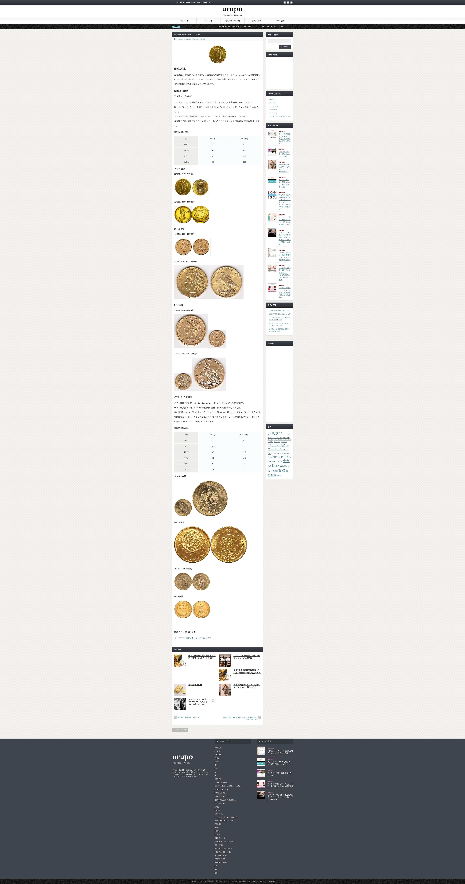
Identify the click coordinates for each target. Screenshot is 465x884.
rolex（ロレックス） (221, 803)
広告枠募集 (273, 109)
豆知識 (274, 470)
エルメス (279, 438)
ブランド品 (276, 445)
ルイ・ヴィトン (276, 453)
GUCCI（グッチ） (220, 793)
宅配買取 (217, 831)
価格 (274, 457)
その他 (217, 758)
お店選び (275, 433)
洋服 (281, 466)
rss (284, 2)
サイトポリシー (274, 106)
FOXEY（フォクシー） (221, 789)
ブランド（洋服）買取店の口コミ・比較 (285, 154)
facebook (291, 2)
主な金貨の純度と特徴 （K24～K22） (189, 717)
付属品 (270, 457)
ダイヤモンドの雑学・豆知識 (223, 848)
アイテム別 (208, 21)
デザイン (282, 439)
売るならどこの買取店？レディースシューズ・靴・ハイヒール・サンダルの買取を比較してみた (285, 202)
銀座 (278, 475)
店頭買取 (217, 834)
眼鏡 (216, 768)
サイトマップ (273, 113)
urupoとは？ (280, 21)
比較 (275, 466)
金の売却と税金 (195, 685)
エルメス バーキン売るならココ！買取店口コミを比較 (279, 763)
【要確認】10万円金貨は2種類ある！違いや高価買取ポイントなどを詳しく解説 (240, 718)
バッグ (287, 439)
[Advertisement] (279, 384)
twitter (288, 2)
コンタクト (273, 102)
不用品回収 (218, 824)
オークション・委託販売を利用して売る (227, 817)
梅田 (270, 466)
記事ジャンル (256, 21)
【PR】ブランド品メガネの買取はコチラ (234, 26)
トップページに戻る (180, 730)
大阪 (216, 869)
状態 (285, 466)
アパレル (217, 751)
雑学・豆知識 (201, 39)
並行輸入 (288, 453)
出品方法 (283, 456)
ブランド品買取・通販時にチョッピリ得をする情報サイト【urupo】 (230, 881)
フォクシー (277, 442)
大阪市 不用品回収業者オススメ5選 (279, 314)
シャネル (270, 439)
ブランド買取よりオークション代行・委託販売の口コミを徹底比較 (285, 292)
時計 (216, 765)
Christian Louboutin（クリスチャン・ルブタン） (229, 786)
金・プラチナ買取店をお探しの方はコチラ (192, 638)
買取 (281, 470)
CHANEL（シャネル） (221, 782)
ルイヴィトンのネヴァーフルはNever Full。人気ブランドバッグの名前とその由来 (202, 701)
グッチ (286, 437)
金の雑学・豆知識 (191, 39)
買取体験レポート (220, 838)
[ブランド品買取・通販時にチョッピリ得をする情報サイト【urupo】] (232, 17)
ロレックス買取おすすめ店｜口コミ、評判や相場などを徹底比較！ (285, 138)
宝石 (279, 461)
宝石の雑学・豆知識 (221, 855)
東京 (216, 872)
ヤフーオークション (278, 449)
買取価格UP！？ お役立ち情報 (224, 841)
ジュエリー (218, 754)
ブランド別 (184, 21)
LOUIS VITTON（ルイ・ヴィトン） (225, 799)
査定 (286, 461)
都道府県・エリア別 (232, 21)
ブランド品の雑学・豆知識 (223, 852)
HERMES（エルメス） (221, 796)
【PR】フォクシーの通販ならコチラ (200, 26)
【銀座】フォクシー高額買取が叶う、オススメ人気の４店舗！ (280, 752)
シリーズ (276, 439)
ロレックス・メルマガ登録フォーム (279, 116)
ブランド (284, 442)
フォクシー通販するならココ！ (224, 820)
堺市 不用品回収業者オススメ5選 (279, 310)
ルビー (283, 453)
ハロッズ (217, 810)
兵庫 (216, 866)
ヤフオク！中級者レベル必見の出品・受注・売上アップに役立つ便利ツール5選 (280, 797)
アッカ (285, 434)
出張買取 (217, 827)
